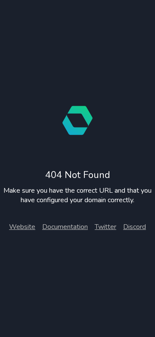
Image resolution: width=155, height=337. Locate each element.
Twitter (105, 227)
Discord (134, 227)
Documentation (65, 227)
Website (22, 227)
